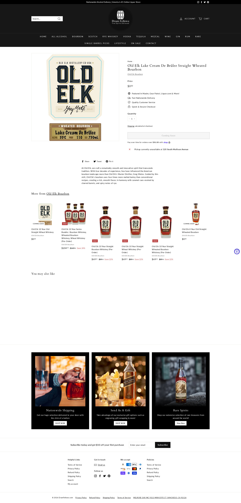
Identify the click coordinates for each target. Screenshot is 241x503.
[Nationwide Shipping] (60, 381)
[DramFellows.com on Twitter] (104, 475)
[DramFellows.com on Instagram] (95, 475)
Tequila (141, 36)
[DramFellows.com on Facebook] (100, 475)
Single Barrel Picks (97, 43)
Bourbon (77, 36)
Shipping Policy (74, 476)
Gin (178, 36)
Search (71, 480)
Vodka (127, 36)
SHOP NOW (60, 423)
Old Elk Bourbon (135, 74)
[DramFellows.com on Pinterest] (109, 475)
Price (130, 81)
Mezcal (155, 36)
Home (43, 36)
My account (73, 484)
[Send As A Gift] (120, 381)
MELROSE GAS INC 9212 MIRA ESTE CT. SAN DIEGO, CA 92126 (160, 498)
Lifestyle (120, 43)
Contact (151, 43)
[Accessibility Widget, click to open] (237, 251)
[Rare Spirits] (181, 381)
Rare (198, 36)
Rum (187, 36)
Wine (168, 36)
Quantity (132, 113)
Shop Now (181, 423)
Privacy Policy (74, 469)
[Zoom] (75, 97)
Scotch (93, 36)
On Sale (136, 43)
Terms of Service (75, 465)
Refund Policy (74, 472)
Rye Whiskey (110, 36)
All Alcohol (59, 36)
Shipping (131, 126)
